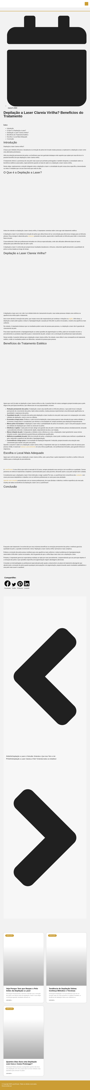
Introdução (10, 128)
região (71, 318)
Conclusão (10, 139)
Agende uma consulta (10, 480)
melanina (31, 236)
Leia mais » (9, 1000)
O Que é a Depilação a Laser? (16, 130)
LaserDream (9, 469)
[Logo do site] (14, 4)
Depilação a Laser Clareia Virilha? (18, 132)
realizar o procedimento (28, 447)
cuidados (79, 475)
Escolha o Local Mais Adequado (17, 137)
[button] (86, 4)
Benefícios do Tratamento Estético (17, 134)
